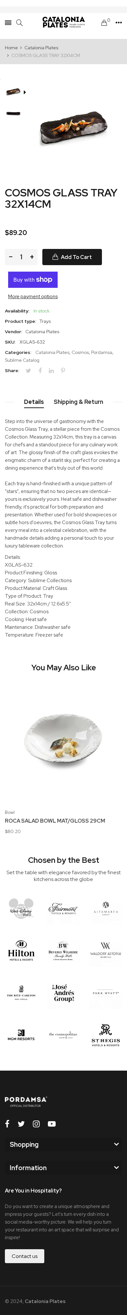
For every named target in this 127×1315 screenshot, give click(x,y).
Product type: (20, 321)
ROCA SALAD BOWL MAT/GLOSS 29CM (55, 821)
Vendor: (13, 332)
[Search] (19, 22)
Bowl (10, 812)
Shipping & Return (78, 401)
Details (34, 401)
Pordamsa (101, 352)
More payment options (33, 296)
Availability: (17, 311)
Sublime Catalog (22, 360)
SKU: (10, 342)
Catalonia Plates (52, 352)
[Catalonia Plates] (63, 22)
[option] (15, 93)
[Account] (118, 23)
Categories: (18, 352)
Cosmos (80, 352)
